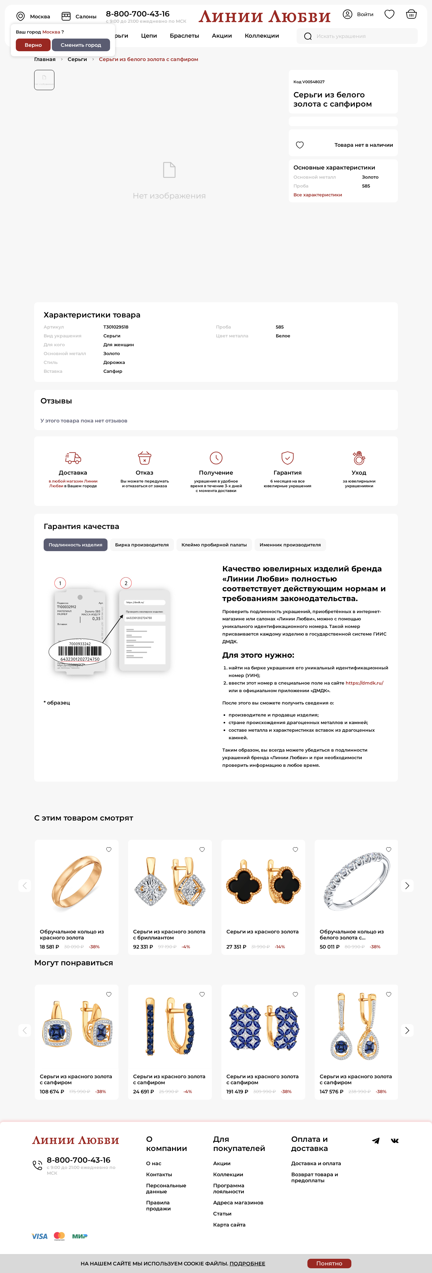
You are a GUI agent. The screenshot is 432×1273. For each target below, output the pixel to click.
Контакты (159, 1175)
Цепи (149, 35)
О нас (153, 1163)
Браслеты (184, 35)
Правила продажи (158, 1206)
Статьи (222, 1214)
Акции (222, 35)
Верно (33, 45)
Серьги (117, 35)
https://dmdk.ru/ (364, 683)
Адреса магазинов (238, 1203)
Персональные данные (166, 1189)
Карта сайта (229, 1225)
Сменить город (81, 45)
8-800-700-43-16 (138, 13)
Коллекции (262, 35)
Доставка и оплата (316, 1163)
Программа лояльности (228, 1189)
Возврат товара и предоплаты (314, 1178)
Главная (45, 59)
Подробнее (247, 1264)
